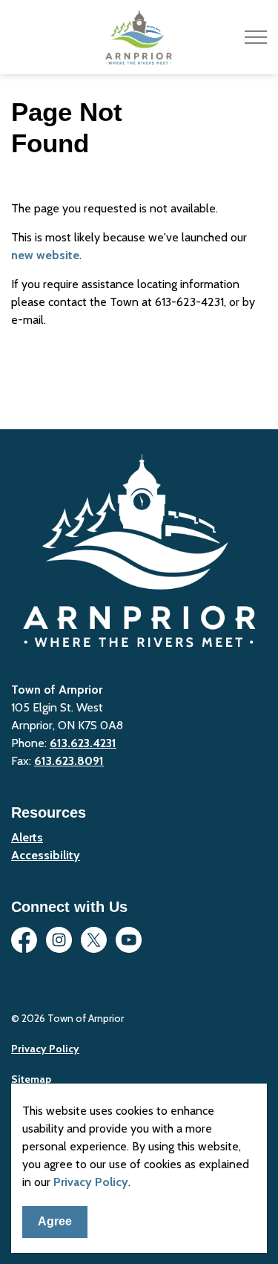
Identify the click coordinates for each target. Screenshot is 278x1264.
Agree (55, 1221)
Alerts (27, 837)
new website (45, 255)
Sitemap (31, 1079)
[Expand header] (256, 37)
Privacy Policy (90, 1182)
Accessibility (45, 855)
